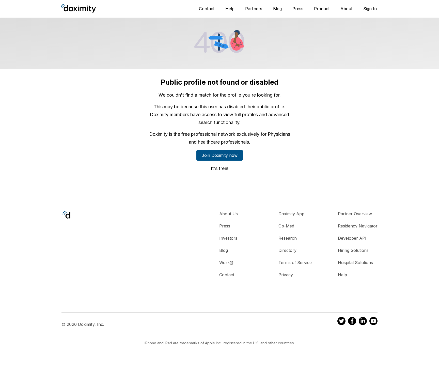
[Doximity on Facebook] (352, 321)
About (346, 8)
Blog (277, 8)
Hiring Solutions (353, 250)
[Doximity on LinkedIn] (363, 321)
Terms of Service (295, 262)
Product (322, 8)
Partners (253, 8)
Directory (287, 250)
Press (297, 8)
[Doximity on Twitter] (341, 321)
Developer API (352, 238)
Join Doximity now (220, 155)
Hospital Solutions (355, 262)
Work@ (226, 262)
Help (229, 8)
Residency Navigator (358, 225)
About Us (228, 213)
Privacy (285, 274)
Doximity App (291, 213)
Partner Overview (355, 213)
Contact (207, 8)
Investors (228, 238)
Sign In (370, 8)
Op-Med (286, 225)
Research (287, 238)
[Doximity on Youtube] (373, 321)
